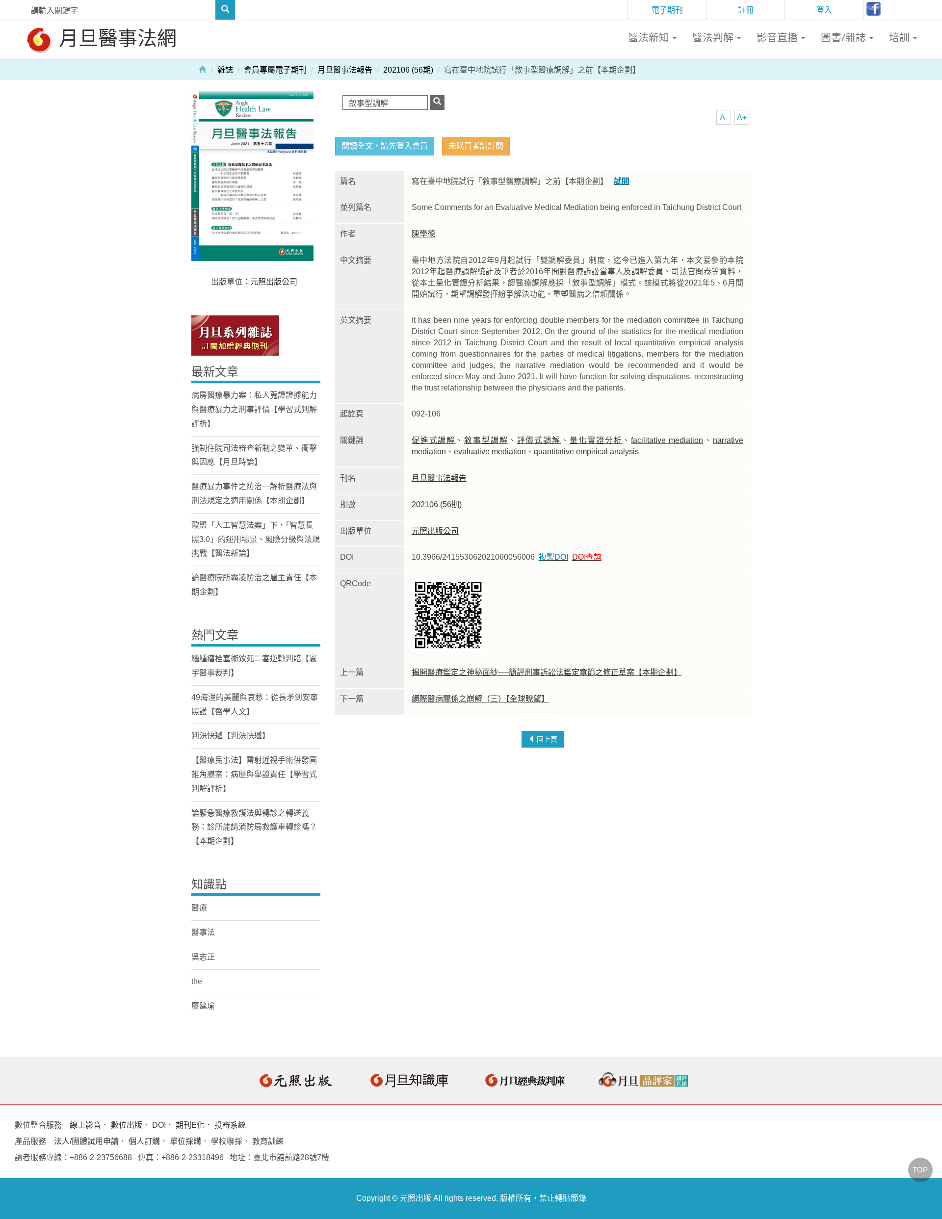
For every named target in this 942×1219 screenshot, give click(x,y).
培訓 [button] (900, 37)
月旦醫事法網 (115, 37)
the (196, 981)
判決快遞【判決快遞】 (230, 735)
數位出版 (126, 1125)
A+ (742, 117)
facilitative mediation (667, 440)
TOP (920, 1170)
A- (724, 117)
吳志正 (203, 957)
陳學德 (423, 234)
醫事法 (203, 932)
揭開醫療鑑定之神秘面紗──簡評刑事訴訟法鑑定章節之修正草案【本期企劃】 (546, 672)
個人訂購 (144, 1141)
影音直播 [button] (778, 37)
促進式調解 (434, 440)
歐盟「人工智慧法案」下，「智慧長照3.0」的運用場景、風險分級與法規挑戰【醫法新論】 (255, 539)
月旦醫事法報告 (344, 70)
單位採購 (185, 1141)
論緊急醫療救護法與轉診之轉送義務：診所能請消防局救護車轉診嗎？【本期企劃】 (254, 827)
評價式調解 (539, 440)
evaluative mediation (490, 451)
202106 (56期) (408, 70)
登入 (824, 9)
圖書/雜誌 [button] (844, 37)
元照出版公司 (435, 531)
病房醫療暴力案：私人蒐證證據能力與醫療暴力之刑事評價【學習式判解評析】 (254, 409)
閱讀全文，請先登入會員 (384, 146)
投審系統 (230, 1125)
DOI (159, 1125)
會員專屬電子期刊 (275, 70)
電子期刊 (667, 9)
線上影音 (85, 1125)
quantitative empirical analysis (586, 451)
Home (203, 69)
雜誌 (225, 70)
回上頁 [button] (546, 739)
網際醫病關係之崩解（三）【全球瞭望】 (480, 699)
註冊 (746, 9)
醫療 (199, 908)
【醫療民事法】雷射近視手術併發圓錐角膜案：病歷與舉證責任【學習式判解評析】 (254, 774)
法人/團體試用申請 (86, 1141)
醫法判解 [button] (714, 37)
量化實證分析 (596, 440)
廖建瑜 (203, 1006)
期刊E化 (190, 1125)
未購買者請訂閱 (475, 146)
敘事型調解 (486, 440)
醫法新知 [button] (650, 37)
